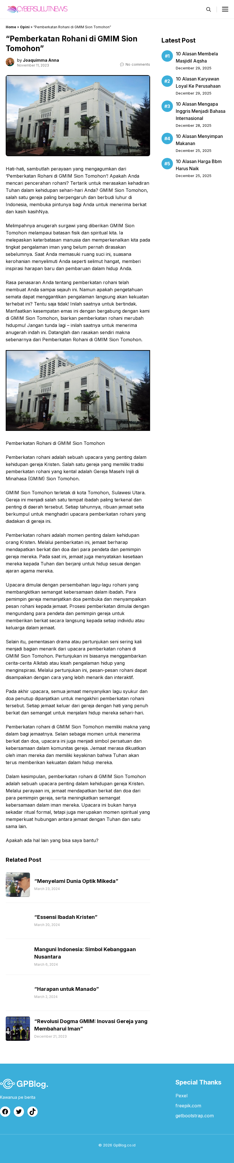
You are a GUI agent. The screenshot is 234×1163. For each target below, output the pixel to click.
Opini (25, 27)
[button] (209, 9)
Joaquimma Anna (41, 60)
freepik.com (188, 1105)
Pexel (181, 1095)
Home (11, 27)
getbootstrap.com (194, 1115)
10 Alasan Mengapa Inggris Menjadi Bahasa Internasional (200, 111)
